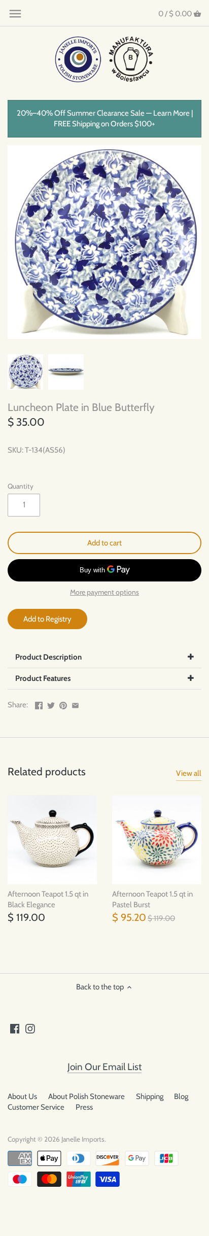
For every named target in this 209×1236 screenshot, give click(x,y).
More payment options (104, 592)
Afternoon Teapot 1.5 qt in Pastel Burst (152, 899)
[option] (25, 372)
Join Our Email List (104, 1067)
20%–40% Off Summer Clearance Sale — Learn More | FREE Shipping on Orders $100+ (105, 118)
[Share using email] (75, 703)
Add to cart (104, 542)
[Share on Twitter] (51, 703)
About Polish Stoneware (86, 1096)
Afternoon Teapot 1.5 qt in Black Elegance (48, 899)
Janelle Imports (82, 1139)
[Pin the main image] (63, 703)
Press (84, 1107)
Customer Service (36, 1107)
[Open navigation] (15, 13)
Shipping (149, 1096)
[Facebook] (15, 1028)
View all (188, 773)
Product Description (48, 657)
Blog (181, 1096)
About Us (22, 1096)
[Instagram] (30, 1028)
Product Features (43, 678)
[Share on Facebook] (39, 703)
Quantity (20, 486)
